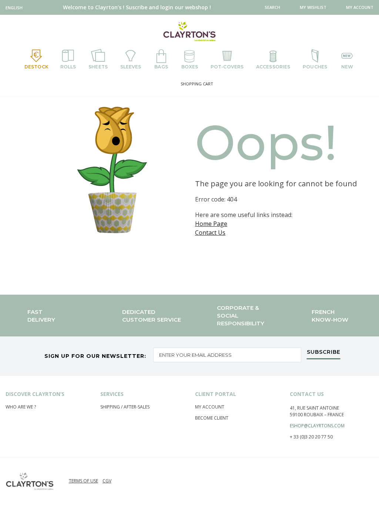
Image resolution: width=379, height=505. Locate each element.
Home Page (211, 224)
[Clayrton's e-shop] (189, 31)
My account (209, 407)
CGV (107, 481)
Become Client (211, 418)
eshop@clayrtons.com (317, 426)
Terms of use (83, 481)
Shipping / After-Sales (125, 407)
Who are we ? (21, 407)
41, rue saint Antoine (314, 408)
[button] (16, 7)
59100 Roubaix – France (317, 414)
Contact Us (210, 232)
